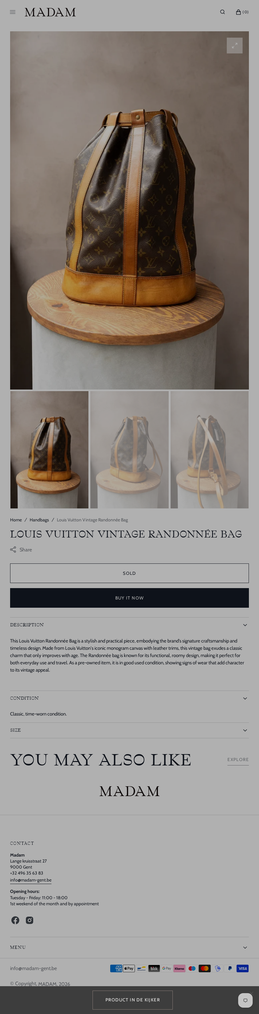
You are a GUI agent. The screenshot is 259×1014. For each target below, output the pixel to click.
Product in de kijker (132, 1000)
